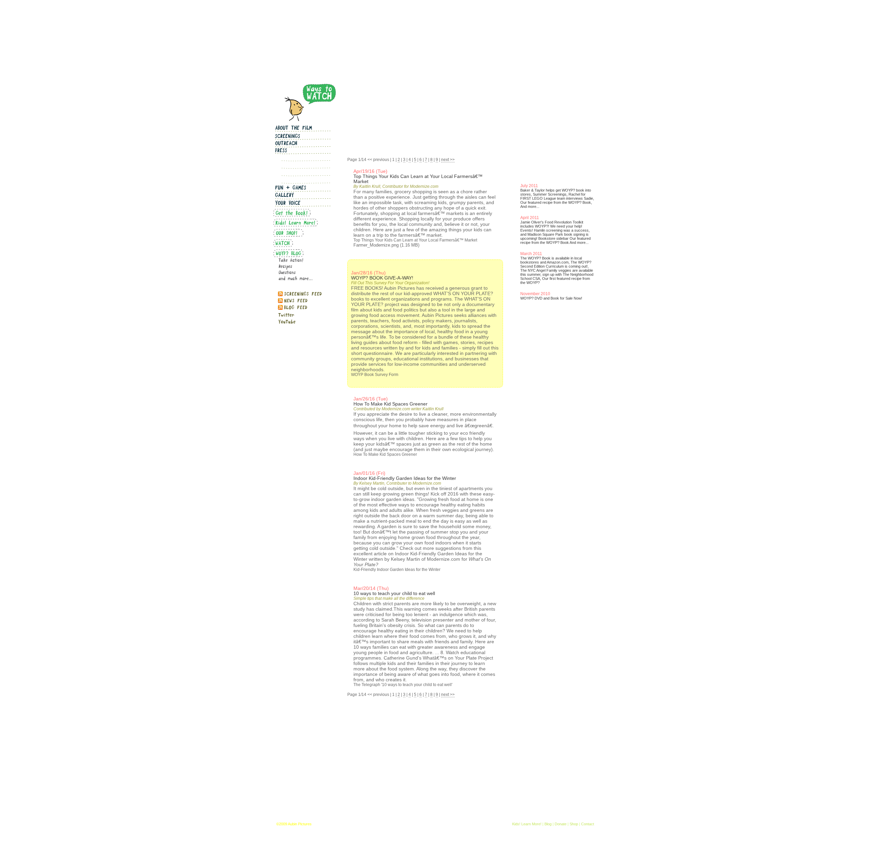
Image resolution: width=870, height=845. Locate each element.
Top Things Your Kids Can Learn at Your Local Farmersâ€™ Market (415, 240)
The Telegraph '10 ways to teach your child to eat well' (402, 684)
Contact (587, 824)
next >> (448, 159)
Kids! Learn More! (526, 824)
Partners (374, 824)
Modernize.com (443, 559)
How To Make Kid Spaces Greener (385, 454)
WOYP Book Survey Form (374, 374)
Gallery (418, 824)
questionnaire (378, 353)
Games (403, 824)
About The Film (351, 824)
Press (389, 824)
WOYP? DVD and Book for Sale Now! (551, 298)
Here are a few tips (446, 438)
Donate (561, 824)
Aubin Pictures (300, 824)
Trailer (453, 824)
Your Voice (436, 824)
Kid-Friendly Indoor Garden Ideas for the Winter (396, 569)
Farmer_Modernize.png (376, 245)
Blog (548, 824)
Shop (574, 824)
